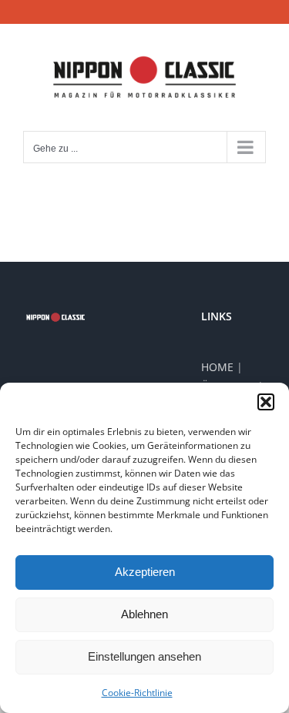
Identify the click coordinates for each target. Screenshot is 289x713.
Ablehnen (144, 614)
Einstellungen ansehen (144, 656)
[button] (266, 402)
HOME (217, 367)
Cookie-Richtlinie (137, 692)
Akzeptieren (145, 571)
